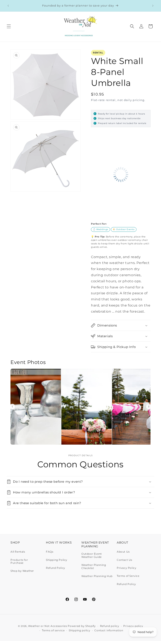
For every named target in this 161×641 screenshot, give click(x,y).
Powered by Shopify (82, 626)
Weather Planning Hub (97, 576)
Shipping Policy (56, 559)
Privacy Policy (126, 567)
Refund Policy (55, 567)
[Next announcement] (152, 5)
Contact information (108, 630)
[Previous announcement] (8, 5)
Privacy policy (133, 626)
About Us (123, 551)
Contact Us (124, 559)
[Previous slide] (12, 407)
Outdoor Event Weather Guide (91, 555)
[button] (8, 26)
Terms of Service (128, 575)
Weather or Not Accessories (47, 626)
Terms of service (53, 630)
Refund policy (109, 626)
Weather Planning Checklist (93, 566)
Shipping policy (79, 630)
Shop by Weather (22, 570)
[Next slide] (149, 407)
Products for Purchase (19, 561)
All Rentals (17, 551)
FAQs (49, 551)
